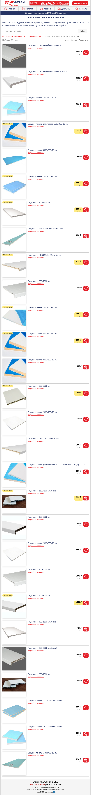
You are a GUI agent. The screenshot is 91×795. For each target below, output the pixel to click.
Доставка (65, 9)
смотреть (62, 13)
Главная (11, 9)
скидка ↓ (84, 40)
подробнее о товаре (36, 48)
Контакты (83, 9)
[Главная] (15, 2)
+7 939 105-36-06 (37, 784)
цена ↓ (75, 40)
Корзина (47, 9)
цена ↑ (68, 40)
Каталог (29, 9)
